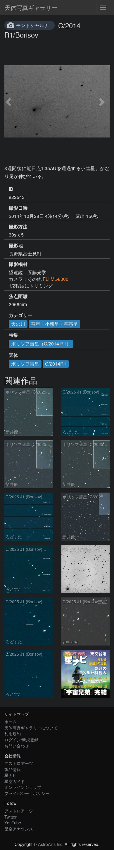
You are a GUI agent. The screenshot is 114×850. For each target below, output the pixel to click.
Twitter (10, 817)
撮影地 (16, 245)
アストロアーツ (18, 763)
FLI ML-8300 (55, 279)
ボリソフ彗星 (25, 363)
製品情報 (12, 769)
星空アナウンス (18, 829)
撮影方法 (18, 226)
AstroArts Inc (50, 844)
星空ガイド (14, 781)
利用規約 (12, 733)
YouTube (12, 822)
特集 (13, 335)
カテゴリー (20, 315)
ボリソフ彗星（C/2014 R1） (41, 343)
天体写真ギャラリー (31, 7)
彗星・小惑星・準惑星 (54, 323)
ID (11, 189)
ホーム (10, 721)
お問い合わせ (16, 746)
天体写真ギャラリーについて (31, 727)
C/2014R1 (55, 363)
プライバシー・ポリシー (26, 793)
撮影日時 (18, 208)
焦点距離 (18, 296)
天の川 (18, 323)
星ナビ (10, 775)
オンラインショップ (22, 787)
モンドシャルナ (32, 25)
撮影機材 (18, 264)
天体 (13, 355)
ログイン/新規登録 (21, 739)
